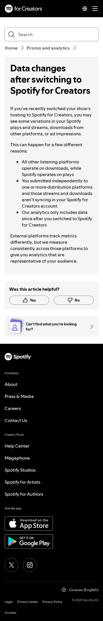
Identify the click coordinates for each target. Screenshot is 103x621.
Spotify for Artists (22, 482)
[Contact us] (90, 326)
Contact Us (16, 420)
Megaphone (17, 458)
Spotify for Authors (24, 494)
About (11, 384)
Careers (13, 408)
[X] (11, 565)
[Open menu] (95, 8)
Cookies (10, 613)
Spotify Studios (20, 470)
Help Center (17, 446)
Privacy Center (27, 602)
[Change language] (84, 8)
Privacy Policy (52, 602)
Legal (9, 602)
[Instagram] (30, 565)
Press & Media (19, 396)
